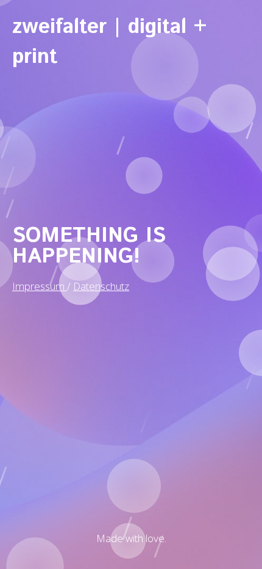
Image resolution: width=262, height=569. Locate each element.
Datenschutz (101, 286)
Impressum (39, 286)
